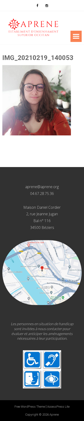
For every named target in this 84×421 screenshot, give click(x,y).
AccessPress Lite (58, 406)
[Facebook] (37, 5)
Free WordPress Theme (29, 406)
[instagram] (46, 5)
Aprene (54, 414)
